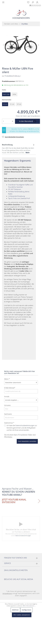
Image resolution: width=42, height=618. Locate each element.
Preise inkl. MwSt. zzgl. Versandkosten (28, 116)
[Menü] (3, 2)
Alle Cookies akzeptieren (21, 615)
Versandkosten (7, 593)
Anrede (6, 396)
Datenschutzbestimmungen (24, 425)
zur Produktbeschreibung (11, 76)
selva (14, 94)
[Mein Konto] (37, 2)
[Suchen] (33, 2)
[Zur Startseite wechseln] (21, 15)
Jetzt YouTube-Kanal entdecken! (14, 501)
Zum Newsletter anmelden (27, 441)
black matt (6, 94)
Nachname (8, 414)
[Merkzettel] (28, 2)
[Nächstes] (38, 45)
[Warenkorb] (40, 1)
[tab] (18, 148)
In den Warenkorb (26, 121)
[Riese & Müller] (36, 63)
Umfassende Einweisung (16, 196)
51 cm (12, 104)
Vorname (7, 405)
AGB (28, 428)
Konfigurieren (26, 610)
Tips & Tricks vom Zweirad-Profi (19, 198)
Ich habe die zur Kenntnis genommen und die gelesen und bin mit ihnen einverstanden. (22, 427)
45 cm (5, 104)
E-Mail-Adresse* (9, 388)
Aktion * (7, 379)
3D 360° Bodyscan (14, 189)
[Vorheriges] (3, 45)
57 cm (19, 104)
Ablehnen (15, 610)
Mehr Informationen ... (29, 606)
